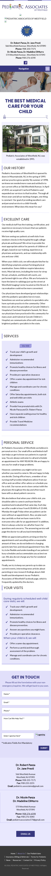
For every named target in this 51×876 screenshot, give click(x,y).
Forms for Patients (38, 857)
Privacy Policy (40, 860)
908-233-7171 (29, 48)
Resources (17, 860)
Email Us (25, 834)
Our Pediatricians (34, 853)
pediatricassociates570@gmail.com (28, 819)
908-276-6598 (28, 58)
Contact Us (27, 860)
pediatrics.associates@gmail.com (28, 786)
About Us (21, 853)
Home (13, 853)
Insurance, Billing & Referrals (17, 857)
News (8, 860)
